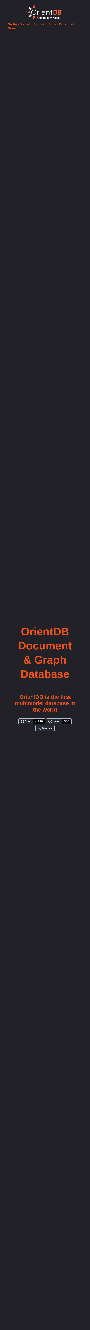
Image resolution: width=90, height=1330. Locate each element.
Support (39, 24)
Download (66, 24)
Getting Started (19, 24)
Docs (52, 24)
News (12, 28)
